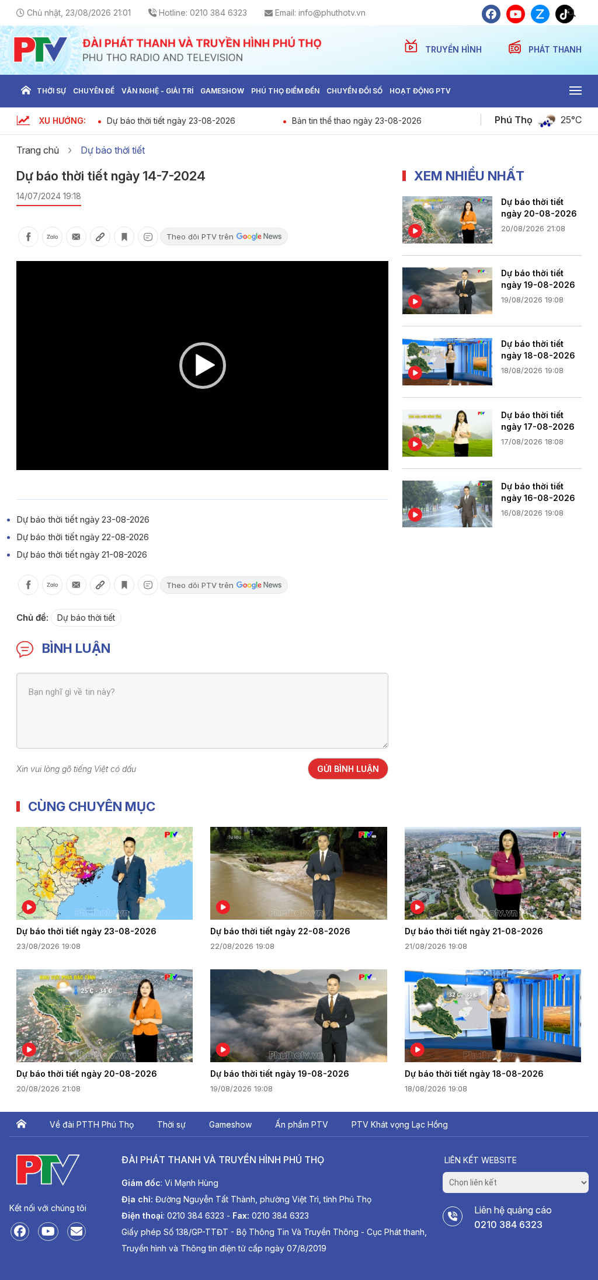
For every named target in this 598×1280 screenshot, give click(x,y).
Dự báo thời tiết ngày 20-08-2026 (539, 207)
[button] (202, 365)
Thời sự (51, 90)
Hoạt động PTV (420, 90)
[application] (202, 365)
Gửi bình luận (348, 769)
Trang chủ (25, 91)
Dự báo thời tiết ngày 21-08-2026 (81, 554)
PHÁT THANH (555, 49)
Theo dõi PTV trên (200, 236)
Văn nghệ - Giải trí (157, 90)
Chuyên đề (93, 90)
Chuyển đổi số (354, 90)
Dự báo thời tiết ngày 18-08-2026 (538, 349)
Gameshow (222, 90)
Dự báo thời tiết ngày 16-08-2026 (538, 492)
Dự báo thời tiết (113, 150)
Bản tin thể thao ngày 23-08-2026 (357, 121)
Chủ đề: (32, 617)
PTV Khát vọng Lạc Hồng (400, 1124)
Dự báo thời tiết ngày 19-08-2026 (538, 279)
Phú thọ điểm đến (285, 90)
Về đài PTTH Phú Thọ (92, 1124)
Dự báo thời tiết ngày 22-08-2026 (82, 536)
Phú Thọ (514, 120)
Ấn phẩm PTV (301, 1124)
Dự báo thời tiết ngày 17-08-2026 (538, 421)
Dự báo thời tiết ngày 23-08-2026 (171, 121)
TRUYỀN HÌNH (454, 49)
